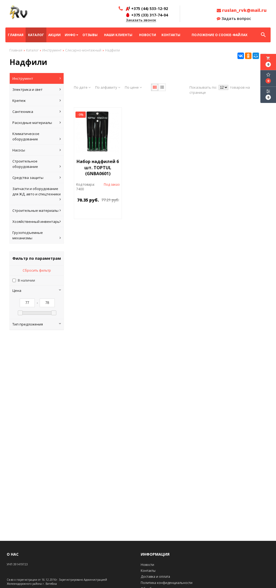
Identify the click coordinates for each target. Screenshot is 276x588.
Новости (147, 35)
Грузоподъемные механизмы (27, 235)
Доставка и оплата (155, 576)
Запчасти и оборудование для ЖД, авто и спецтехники (36, 191)
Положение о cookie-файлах (219, 35)
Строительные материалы (35, 210)
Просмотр (109, 212)
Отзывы (90, 35)
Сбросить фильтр (37, 270)
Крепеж (19, 100)
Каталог (36, 35)
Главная (15, 35)
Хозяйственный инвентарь (36, 221)
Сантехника (22, 111)
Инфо (70, 35)
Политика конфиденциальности (166, 582)
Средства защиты (27, 177)
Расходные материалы (32, 122)
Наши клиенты (118, 35)
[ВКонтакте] (240, 56)
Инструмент (22, 78)
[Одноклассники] (248, 56)
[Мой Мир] (256, 56)
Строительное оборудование (25, 164)
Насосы (18, 150)
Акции (54, 35)
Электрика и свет (27, 89)
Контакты (170, 35)
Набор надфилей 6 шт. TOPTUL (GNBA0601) (98, 167)
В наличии (26, 280)
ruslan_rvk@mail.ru (244, 10)
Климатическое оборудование (25, 136)
